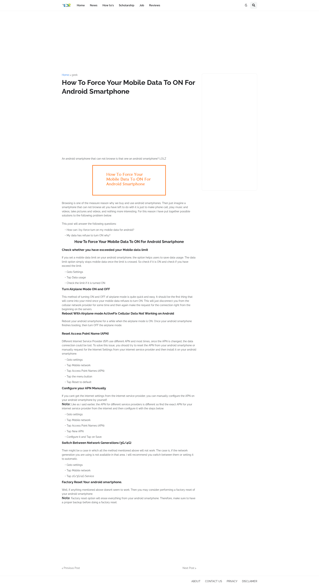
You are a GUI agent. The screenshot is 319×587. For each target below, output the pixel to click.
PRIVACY (232, 581)
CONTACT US (213, 581)
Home (65, 75)
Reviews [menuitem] (154, 5)
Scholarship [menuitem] (126, 5)
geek (75, 75)
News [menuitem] (93, 5)
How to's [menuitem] (108, 5)
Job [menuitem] (141, 5)
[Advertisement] (159, 42)
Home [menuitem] (81, 5)
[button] (246, 5)
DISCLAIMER (249, 581)
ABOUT (195, 581)
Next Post (188, 568)
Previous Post (72, 568)
